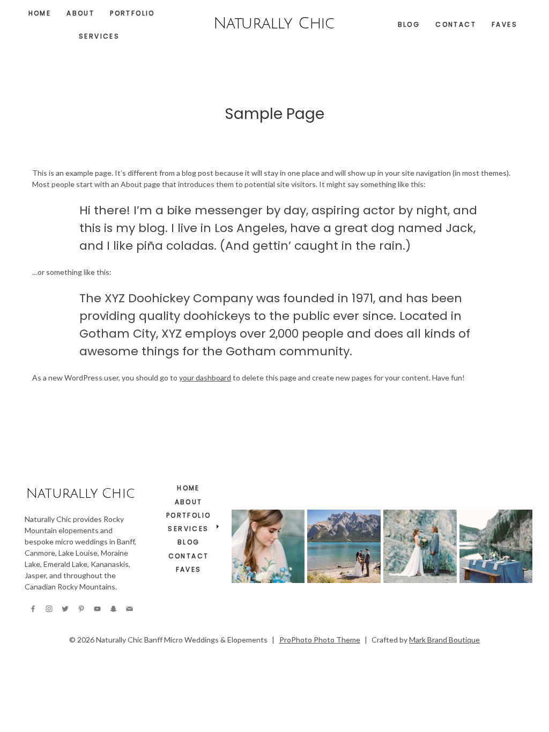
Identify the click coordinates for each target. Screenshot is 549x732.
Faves (504, 24)
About (80, 13)
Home (39, 13)
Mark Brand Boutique (444, 639)
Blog (409, 24)
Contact (455, 24)
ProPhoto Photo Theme (319, 639)
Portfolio (132, 13)
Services (99, 36)
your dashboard (205, 377)
